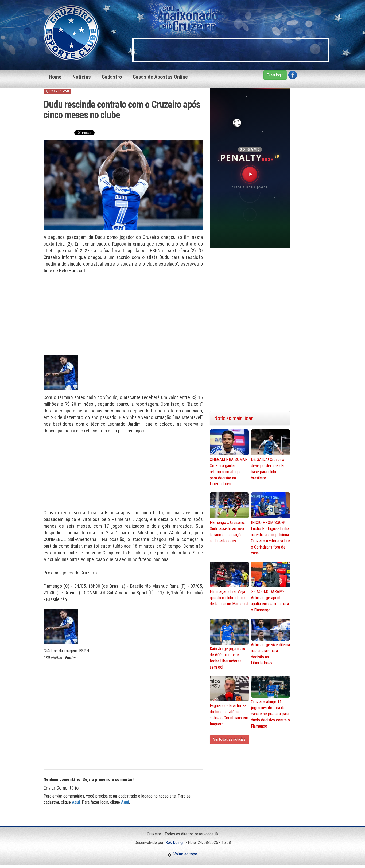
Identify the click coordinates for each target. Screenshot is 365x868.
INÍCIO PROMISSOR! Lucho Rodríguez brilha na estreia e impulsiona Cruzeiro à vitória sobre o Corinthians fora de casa (270, 537)
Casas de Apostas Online (160, 77)
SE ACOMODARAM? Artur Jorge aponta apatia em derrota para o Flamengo (270, 601)
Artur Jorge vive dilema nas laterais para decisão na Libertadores (270, 654)
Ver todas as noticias (229, 739)
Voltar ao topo (184, 854)
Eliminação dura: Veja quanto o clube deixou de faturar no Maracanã (229, 597)
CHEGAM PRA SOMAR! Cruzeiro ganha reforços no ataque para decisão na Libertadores (229, 471)
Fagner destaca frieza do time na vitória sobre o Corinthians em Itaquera (229, 715)
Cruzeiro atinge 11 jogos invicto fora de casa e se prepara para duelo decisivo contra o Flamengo (270, 714)
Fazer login (275, 75)
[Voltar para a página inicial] (71, 32)
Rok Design (174, 842)
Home (55, 77)
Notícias (81, 77)
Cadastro (112, 77)
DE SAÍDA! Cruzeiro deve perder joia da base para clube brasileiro (267, 468)
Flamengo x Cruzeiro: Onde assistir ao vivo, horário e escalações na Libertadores (227, 531)
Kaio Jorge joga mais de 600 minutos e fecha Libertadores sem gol (227, 658)
